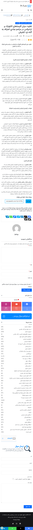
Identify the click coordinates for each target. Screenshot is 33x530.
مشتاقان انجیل (28, 422)
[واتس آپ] (10, 217)
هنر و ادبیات (28, 432)
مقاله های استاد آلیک (26, 427)
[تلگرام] (6, 217)
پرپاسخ (16, 234)
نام (31, 265)
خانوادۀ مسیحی (27, 341)
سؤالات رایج (28, 361)
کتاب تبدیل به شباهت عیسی (25, 383)
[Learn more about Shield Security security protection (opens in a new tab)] (2, 528)
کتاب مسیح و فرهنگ (26, 395)
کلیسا (27, 20)
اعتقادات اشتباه (28, 327)
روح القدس (28, 354)
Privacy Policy (16, 520)
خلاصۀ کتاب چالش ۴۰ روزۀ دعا (24, 344)
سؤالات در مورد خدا (27, 359)
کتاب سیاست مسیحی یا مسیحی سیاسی (22, 388)
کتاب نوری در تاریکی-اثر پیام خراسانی (23, 405)
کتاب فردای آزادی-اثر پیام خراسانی (24, 390)
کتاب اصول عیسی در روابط (25, 376)
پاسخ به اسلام (28, 332)
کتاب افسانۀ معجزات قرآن (25, 381)
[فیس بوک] (28, 217)
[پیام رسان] (14, 217)
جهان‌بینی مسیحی (27, 339)
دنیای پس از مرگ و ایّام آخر (25, 351)
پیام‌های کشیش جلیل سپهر (25, 337)
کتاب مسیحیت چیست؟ (26, 398)
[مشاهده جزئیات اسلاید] (8, 438)
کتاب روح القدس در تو (26, 385)
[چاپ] (25, 219)
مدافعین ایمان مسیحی (26, 415)
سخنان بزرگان (28, 366)
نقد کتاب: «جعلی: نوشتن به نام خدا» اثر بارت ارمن (20, 429)
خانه (30, 20)
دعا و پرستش (28, 346)
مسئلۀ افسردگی (27, 417)
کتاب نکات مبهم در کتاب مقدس (24, 403)
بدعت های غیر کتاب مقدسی (25, 329)
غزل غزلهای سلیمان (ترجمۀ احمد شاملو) (22, 371)
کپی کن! (28, 201)
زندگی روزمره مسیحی (26, 356)
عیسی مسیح (28, 368)
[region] (16, 438)
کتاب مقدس (28, 400)
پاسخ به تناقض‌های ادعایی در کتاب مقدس (22, 334)
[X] (25, 217)
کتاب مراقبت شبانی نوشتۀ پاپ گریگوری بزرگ (21, 393)
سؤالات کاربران (28, 363)
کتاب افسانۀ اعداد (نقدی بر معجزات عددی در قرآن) (20, 378)
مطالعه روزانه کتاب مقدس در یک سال (23, 425)
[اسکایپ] (17, 217)
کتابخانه (29, 407)
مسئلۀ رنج (29, 420)
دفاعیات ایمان (28, 349)
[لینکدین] (21, 217)
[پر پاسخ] (26, 6)
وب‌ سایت (30, 278)
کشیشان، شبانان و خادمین (25, 23)
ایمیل (30, 271)
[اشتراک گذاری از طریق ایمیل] (28, 219)
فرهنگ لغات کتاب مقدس (25, 373)
